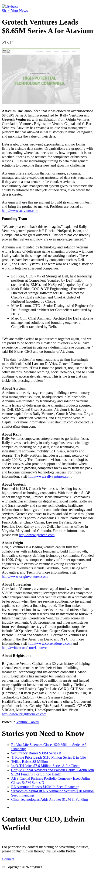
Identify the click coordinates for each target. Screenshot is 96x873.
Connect (8, 859)
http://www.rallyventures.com (49, 476)
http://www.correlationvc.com (50, 643)
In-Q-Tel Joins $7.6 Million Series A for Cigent (45, 766)
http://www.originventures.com (25, 576)
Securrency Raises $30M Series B (36, 753)
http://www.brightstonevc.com (24, 714)
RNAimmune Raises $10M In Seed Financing (45, 787)
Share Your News (15, 11)
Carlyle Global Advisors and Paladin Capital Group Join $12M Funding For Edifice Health (52, 772)
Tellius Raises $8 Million (29, 762)
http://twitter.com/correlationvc (24, 648)
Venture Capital (27, 722)
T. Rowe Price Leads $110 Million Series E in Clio (48, 757)
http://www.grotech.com (37, 535)
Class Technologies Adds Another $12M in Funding (49, 799)
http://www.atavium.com (20, 211)
